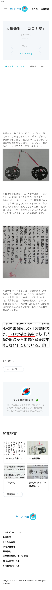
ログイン (35, 9)
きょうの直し (26, 34)
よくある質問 (9, 541)
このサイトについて (12, 532)
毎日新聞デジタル (11, 565)
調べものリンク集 (11, 561)
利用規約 (7, 551)
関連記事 (11, 494)
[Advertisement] (26, 100)
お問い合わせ (9, 546)
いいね (27, 46)
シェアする (27, 53)
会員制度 (7, 537)
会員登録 (45, 9)
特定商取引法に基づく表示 (15, 556)
